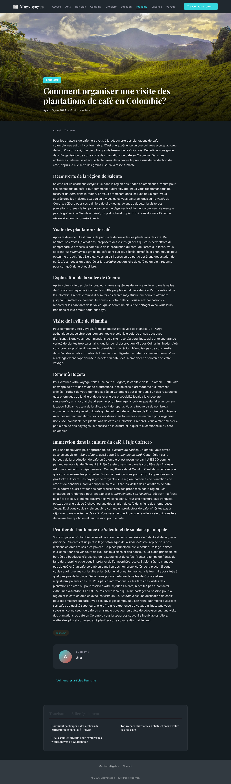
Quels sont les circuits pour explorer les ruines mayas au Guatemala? (76, 739)
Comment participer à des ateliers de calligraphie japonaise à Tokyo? (75, 727)
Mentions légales (109, 766)
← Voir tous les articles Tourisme (74, 680)
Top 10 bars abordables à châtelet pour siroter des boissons (150, 727)
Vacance (157, 6)
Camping (95, 6)
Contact (127, 766)
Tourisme (141, 6)
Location (126, 6)
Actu (68, 6)
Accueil (56, 6)
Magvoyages (28, 6)
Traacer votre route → (201, 6)
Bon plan (80, 6)
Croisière (111, 6)
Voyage (170, 6)
